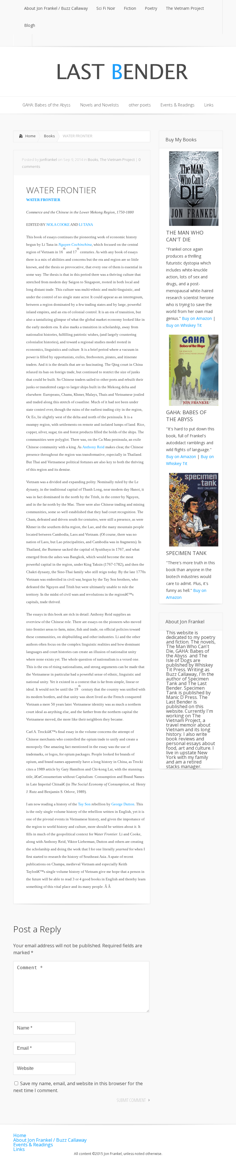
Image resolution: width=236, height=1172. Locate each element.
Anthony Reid (93, 447)
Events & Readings (33, 1144)
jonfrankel (48, 159)
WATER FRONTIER (43, 200)
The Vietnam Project (117, 159)
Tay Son (84, 804)
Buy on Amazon (197, 318)
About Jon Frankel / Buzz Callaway (50, 1140)
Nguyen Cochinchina (75, 244)
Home (30, 135)
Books (49, 135)
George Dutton (122, 804)
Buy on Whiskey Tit (184, 325)
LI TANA (86, 224)
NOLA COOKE (58, 224)
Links (19, 1149)
